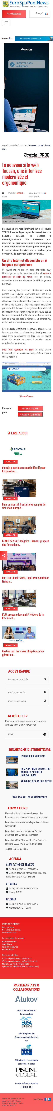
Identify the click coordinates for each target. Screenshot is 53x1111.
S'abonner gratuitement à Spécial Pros (16, 958)
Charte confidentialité (9, 1105)
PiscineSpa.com (8, 949)
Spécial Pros (7, 944)
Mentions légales (17, 1103)
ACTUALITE (10, 462)
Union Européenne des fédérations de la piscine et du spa (26, 1037)
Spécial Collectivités (10, 947)
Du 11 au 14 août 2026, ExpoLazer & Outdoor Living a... (25, 579)
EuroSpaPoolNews (9, 941)
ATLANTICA (11, 883)
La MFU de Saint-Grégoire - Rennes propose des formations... (25, 543)
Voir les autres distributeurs (29, 797)
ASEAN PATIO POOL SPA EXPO (20, 864)
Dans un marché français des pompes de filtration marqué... (23, 506)
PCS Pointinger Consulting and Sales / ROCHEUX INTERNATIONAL (35, 772)
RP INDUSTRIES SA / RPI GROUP (36, 781)
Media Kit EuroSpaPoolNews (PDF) (15, 964)
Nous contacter (8, 927)
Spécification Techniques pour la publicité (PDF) (20, 966)
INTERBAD (11, 899)
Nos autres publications (11, 930)
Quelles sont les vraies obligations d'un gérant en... (23, 653)
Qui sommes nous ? (9, 932)
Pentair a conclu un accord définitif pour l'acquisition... (23, 469)
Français (40, 13)
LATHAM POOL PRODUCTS (33, 756)
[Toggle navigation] (6, 23)
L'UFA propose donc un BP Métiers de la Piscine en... (23, 616)
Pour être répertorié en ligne (18, 349)
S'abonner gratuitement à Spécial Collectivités (19, 961)
